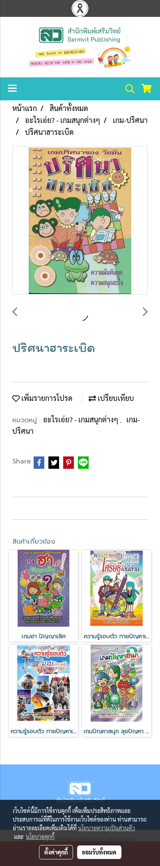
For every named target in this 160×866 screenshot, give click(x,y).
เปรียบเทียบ (115, 398)
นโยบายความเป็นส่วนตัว (106, 827)
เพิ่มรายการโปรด (46, 398)
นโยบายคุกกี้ (40, 836)
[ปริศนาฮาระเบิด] (80, 221)
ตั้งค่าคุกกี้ (56, 852)
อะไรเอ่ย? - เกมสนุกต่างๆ (81, 419)
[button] (127, 88)
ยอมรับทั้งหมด (99, 852)
